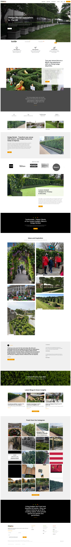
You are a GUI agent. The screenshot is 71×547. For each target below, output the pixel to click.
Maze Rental (48, 1)
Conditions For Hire (55, 532)
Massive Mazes (54, 527)
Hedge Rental (43, 1)
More (47, 81)
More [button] (9, 28)
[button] (55, 42)
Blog (64, 1)
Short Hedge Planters (45, 527)
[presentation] (6, 400)
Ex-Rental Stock (53, 1)
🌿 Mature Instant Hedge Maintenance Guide (55, 531)
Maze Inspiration (35, 49)
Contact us (68, 1)
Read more (9, 407)
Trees (32, 527)
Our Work (58, 1)
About (61, 1)
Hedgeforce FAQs (55, 530)
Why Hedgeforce (17, 49)
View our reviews (11, 359)
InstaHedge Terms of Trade (11, 544)
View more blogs (35, 411)
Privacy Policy (23, 544)
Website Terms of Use (17, 544)
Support (54, 529)
